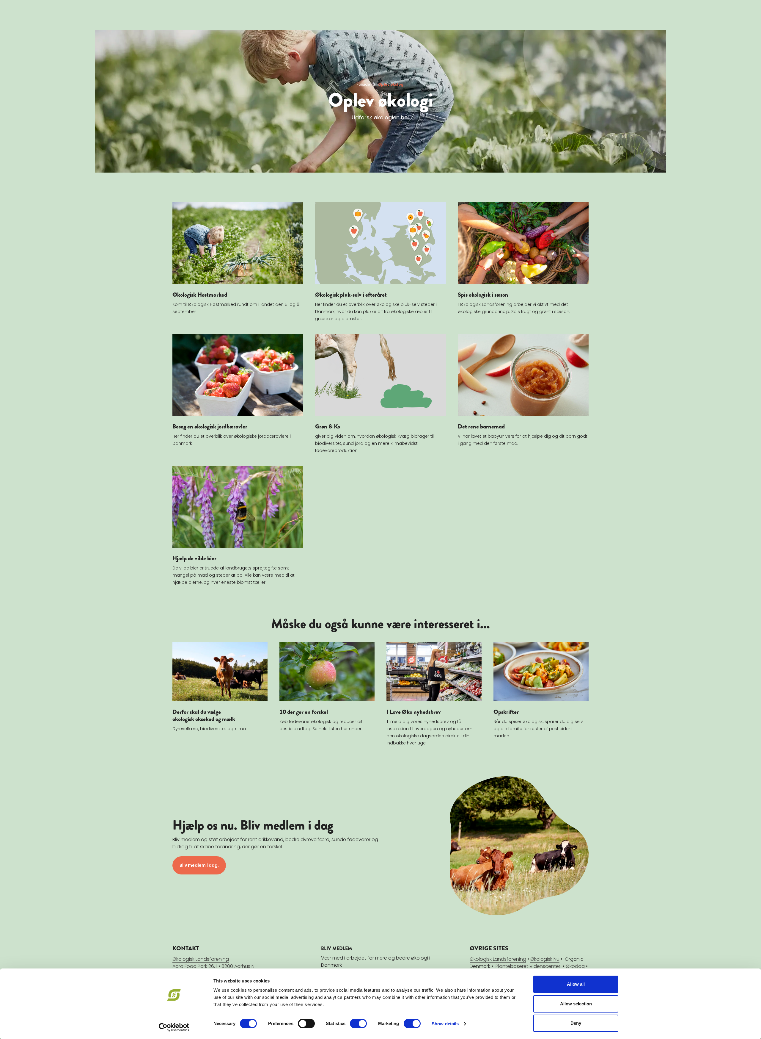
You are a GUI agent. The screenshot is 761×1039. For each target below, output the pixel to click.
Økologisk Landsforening (498, 959)
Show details (445, 1023)
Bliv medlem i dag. (199, 865)
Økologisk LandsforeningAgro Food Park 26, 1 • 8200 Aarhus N (213, 963)
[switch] (306, 1023)
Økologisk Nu (544, 959)
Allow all (576, 984)
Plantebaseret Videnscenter (528, 966)
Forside (363, 84)
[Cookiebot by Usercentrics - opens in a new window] (174, 1027)
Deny (575, 1023)
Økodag (575, 966)
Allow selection (576, 1003)
